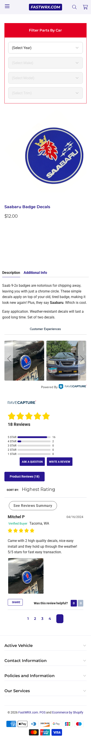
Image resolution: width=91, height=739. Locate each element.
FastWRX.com (28, 712)
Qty (7, 226)
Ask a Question (32, 461)
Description (11, 273)
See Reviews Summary (32, 506)
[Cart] (85, 7)
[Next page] (59, 618)
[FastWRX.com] (45, 7)
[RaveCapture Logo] (73, 387)
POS (43, 712)
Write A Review (59, 461)
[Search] (74, 7)
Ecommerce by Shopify (67, 712)
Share (15, 602)
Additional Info (35, 273)
